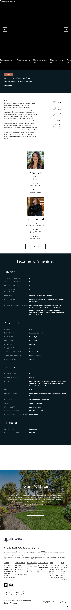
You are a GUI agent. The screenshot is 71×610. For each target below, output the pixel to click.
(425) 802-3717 (35, 185)
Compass (43, 551)
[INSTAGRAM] (11, 593)
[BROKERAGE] (22, 593)
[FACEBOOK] (6, 593)
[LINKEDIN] (17, 593)
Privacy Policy (61, 602)
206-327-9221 (54, 575)
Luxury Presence (10, 603)
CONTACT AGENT (36, 246)
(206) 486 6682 (35, 232)
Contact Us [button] (35, 513)
